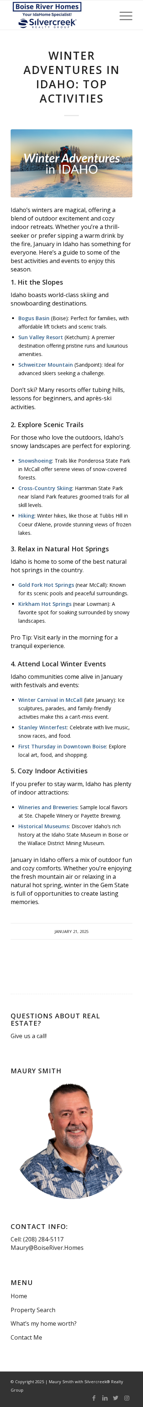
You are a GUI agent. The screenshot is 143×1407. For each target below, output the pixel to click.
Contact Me (26, 1337)
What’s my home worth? (44, 1323)
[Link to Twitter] (115, 1397)
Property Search (33, 1310)
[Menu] (122, 15)
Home (19, 1296)
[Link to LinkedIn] (104, 1397)
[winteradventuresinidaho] (71, 163)
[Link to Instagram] (126, 1397)
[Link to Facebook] (93, 1397)
